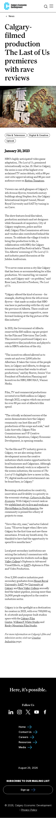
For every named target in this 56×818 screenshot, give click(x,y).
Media (22, 747)
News (11, 16)
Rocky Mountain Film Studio (21, 625)
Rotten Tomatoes (34, 180)
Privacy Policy (29, 809)
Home (22, 726)
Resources (25, 742)
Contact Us (25, 731)
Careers (23, 737)
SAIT (27, 565)
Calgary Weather (28, 762)
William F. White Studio (26, 622)
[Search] (46, 7)
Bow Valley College (28, 588)
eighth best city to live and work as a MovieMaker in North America (26, 506)
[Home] (15, 6)
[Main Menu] (51, 6)
